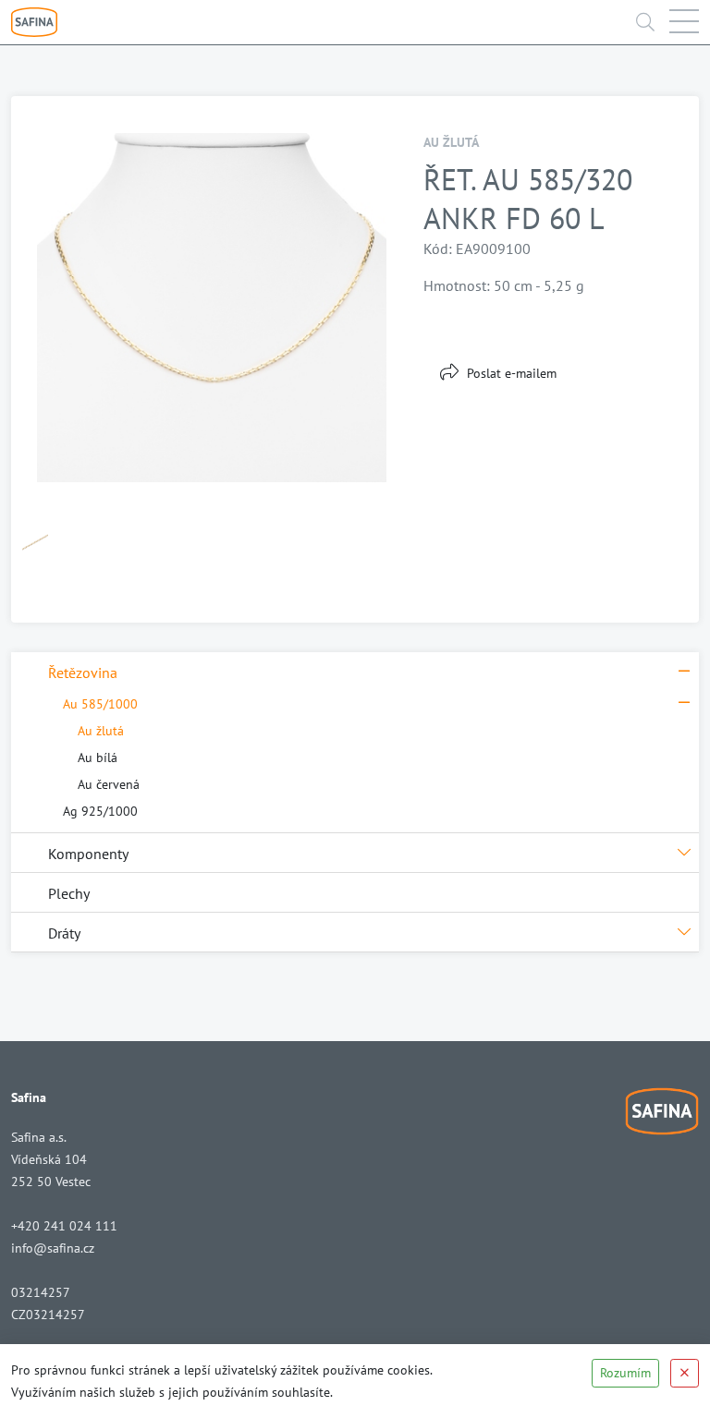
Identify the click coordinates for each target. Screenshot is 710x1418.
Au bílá (97, 757)
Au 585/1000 (100, 704)
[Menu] (684, 22)
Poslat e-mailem (512, 373)
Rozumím (625, 1372)
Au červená (109, 784)
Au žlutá (101, 730)
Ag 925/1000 (100, 811)
